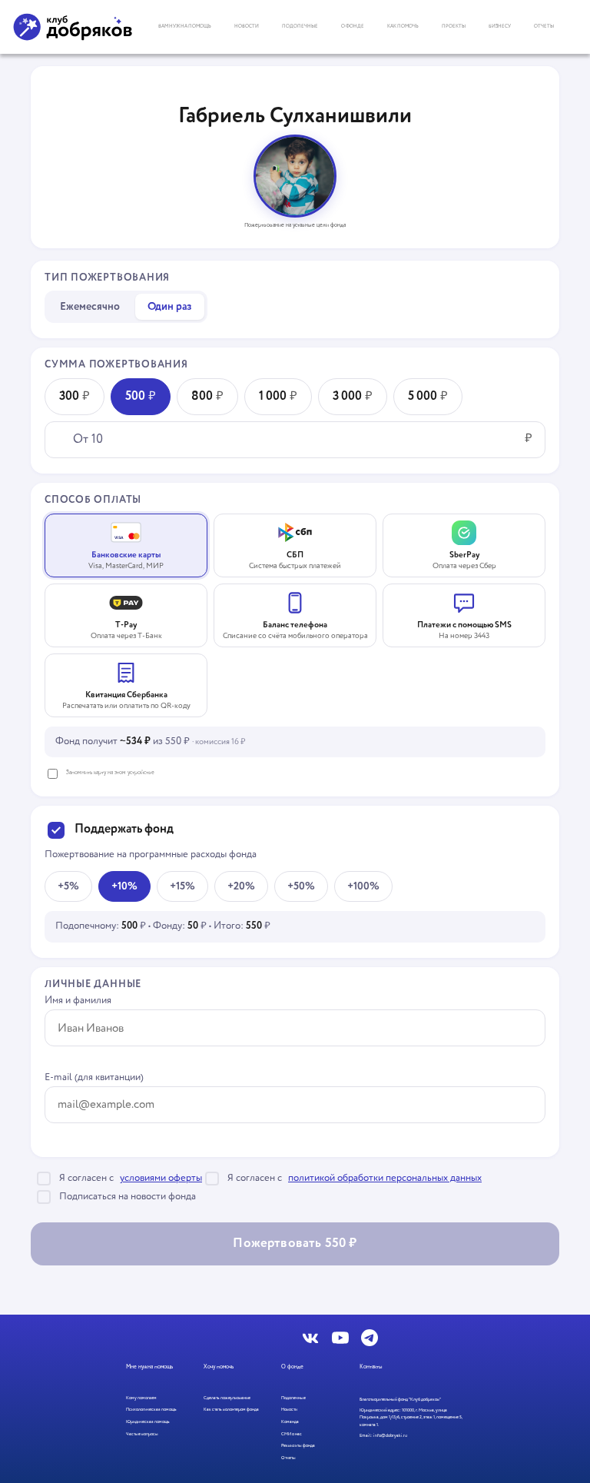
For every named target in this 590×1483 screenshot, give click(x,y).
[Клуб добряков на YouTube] (340, 1337)
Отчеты (544, 26)
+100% (363, 886)
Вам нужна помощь (184, 26)
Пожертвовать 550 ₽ (294, 1243)
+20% (241, 886)
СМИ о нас (291, 1434)
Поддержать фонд (124, 830)
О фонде (352, 26)
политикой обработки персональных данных (385, 1178)
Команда (290, 1422)
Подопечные (300, 26)
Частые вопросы (142, 1434)
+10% (124, 886)
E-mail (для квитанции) (94, 1078)
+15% (182, 886)
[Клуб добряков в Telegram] (369, 1337)
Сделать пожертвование (227, 1398)
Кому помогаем (141, 1398)
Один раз (170, 306)
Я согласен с (130, 1178)
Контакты (371, 1367)
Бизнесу (500, 26)
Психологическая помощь (151, 1410)
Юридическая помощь (148, 1422)
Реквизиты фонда (298, 1446)
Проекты (454, 26)
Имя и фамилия (78, 1001)
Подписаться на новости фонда (127, 1197)
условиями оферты (161, 1178)
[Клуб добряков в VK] (311, 1337)
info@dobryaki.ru (390, 1436)
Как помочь (403, 26)
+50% (301, 886)
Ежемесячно (90, 306)
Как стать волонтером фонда (231, 1410)
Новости (246, 26)
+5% (68, 886)
